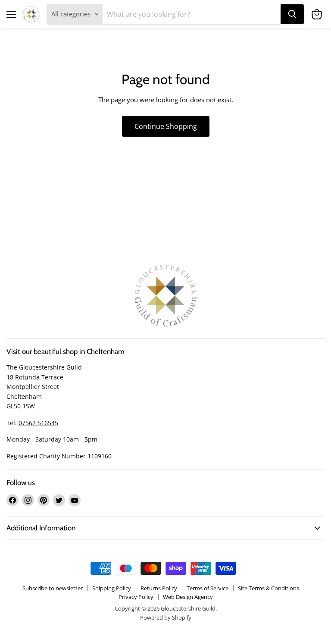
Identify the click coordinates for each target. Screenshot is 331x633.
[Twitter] (59, 500)
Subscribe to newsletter (52, 588)
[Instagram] (28, 500)
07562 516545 (38, 423)
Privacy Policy (136, 597)
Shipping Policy (111, 588)
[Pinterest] (43, 500)
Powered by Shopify (165, 617)
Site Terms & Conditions (268, 588)
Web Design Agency (188, 597)
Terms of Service (207, 588)
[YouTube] (75, 500)
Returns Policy (159, 588)
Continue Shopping (165, 126)
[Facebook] (12, 500)
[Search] (292, 14)
